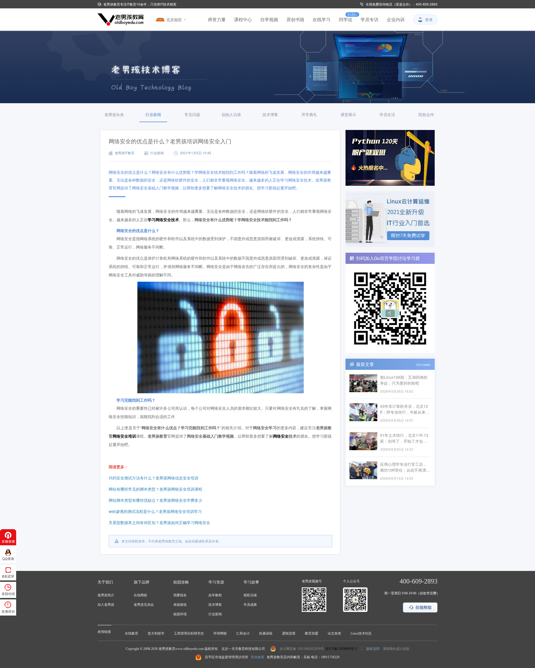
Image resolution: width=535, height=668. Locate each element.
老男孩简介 (106, 595)
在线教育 (131, 633)
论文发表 (334, 633)
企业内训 (396, 19)
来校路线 (180, 605)
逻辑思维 (288, 633)
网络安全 (281, 436)
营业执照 (257, 657)
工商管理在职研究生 (189, 633)
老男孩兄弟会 (144, 605)
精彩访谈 (250, 595)
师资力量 (217, 19)
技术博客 (215, 605)
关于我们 (105, 582)
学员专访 (369, 19)
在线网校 (140, 595)
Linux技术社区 (361, 633)
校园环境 (180, 614)
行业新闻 (215, 614)
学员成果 (250, 605)
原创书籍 (295, 19)
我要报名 (180, 595)
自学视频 (269, 19)
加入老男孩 (106, 605)
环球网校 (220, 633)
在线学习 (321, 19)
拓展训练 (266, 633)
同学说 (345, 19)
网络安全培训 (124, 436)
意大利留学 (156, 633)
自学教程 (215, 595)
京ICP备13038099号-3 (341, 649)
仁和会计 (243, 633)
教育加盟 (311, 633)
